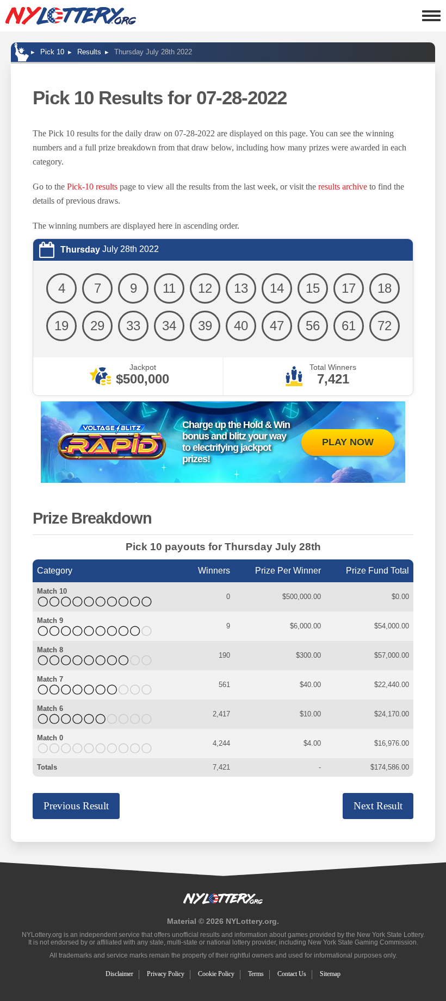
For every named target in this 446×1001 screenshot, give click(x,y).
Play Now (348, 442)
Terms (256, 974)
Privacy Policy (165, 974)
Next (378, 805)
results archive (342, 186)
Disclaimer (119, 974)
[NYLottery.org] (70, 16)
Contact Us (291, 974)
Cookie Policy (216, 974)
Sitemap (330, 974)
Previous (76, 805)
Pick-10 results (92, 186)
